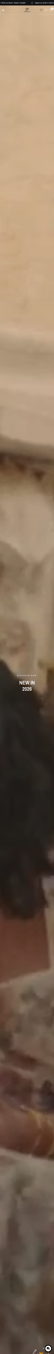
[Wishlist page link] (41, 10)
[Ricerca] (46, 10)
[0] (50, 10)
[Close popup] (49, 1339)
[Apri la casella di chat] (48, 1348)
